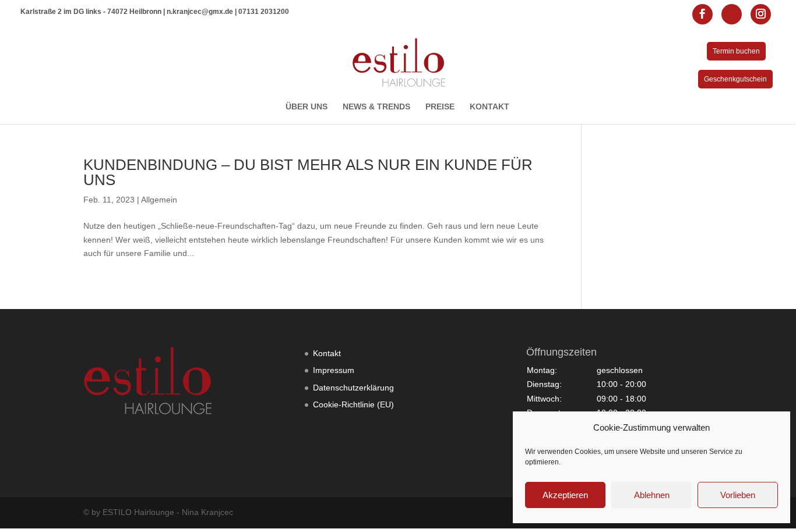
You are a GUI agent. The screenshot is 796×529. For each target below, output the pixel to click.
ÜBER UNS (306, 106)
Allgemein (159, 199)
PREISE (440, 106)
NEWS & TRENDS (376, 106)
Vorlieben (737, 495)
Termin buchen (736, 51)
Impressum (333, 370)
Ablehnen (652, 495)
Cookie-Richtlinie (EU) (353, 404)
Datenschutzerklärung (353, 387)
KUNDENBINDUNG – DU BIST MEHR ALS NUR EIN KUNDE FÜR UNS (308, 172)
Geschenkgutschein (735, 79)
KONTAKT (489, 106)
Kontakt (327, 353)
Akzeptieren (565, 495)
